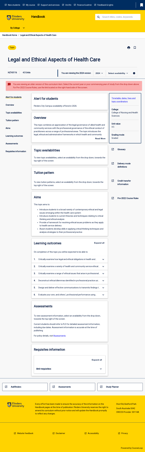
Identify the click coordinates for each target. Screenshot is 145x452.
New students (14, 5)
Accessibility (93, 433)
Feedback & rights (105, 5)
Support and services (50, 5)
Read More (100, 138)
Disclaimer (60, 433)
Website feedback (25, 433)
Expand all (99, 243)
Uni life (68, 5)
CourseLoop (137, 448)
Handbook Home (9, 35)
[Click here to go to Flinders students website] (16, 18)
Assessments (59, 336)
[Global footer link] (16, 405)
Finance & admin (84, 5)
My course (30, 5)
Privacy (124, 433)
